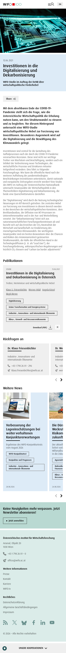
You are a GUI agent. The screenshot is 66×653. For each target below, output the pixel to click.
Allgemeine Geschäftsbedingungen (20, 607)
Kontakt (7, 579)
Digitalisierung (15, 301)
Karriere (7, 583)
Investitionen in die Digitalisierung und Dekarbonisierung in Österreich (31, 275)
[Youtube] (52, 623)
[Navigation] (51, 4)
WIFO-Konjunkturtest (17, 454)
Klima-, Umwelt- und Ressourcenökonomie (27, 319)
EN (60, 4)
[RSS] (5, 623)
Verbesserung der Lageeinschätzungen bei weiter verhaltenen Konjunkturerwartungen (23, 431)
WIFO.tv (7, 588)
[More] (57, 327)
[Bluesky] (24, 623)
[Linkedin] (43, 623)
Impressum (8, 612)
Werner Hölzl (35, 289)
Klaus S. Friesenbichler (16, 289)
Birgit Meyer (12, 293)
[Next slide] (61, 380)
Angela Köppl (48, 289)
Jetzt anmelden (16, 520)
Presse (6, 574)
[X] (14, 623)
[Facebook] (33, 623)
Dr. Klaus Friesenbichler (22, 348)
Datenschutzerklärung (14, 602)
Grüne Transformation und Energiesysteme (27, 307)
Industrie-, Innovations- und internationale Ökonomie (32, 313)
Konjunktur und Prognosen (20, 460)
